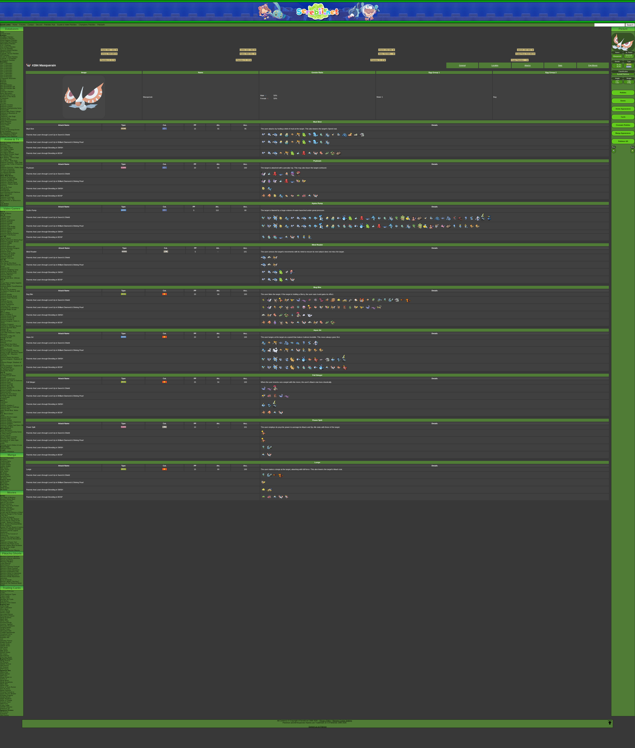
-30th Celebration (6, 607)
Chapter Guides (5, 465)
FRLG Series (4, 474)
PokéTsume (4, 205)
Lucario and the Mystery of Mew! (11, 512)
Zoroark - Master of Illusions (10, 522)
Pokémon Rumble (6, 349)
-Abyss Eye (4, 672)
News (2, 32)
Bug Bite (29, 294)
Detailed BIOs (5, 463)
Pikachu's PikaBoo (6, 561)
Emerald (3, 377)
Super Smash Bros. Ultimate (10, 278)
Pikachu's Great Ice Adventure (10, 573)
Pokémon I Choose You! (8, 542)
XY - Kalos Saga (5, 159)
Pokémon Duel (5, 306)
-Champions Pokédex (7, 60)
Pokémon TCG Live (7, 258)
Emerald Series (5, 476)
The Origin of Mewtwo (7, 497)
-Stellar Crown (5, 629)
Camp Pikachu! (5, 563)
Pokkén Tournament (7, 304)
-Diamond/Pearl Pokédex (8, 42)
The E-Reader (5, 397)
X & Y (2, 281)
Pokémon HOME (6, 243)
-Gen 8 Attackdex (6, 75)
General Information (7, 458)
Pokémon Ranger (6, 389)
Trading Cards (12, 587)
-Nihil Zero (3, 675)
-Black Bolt (4, 619)
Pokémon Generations (7, 177)
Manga (12, 454)
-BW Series (4, 651)
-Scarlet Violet (5, 644)
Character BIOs (5, 461)
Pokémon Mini (5, 409)
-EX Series (3, 654)
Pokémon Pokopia (6, 222)
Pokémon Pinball (6, 420)
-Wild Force (4, 703)
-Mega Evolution (5, 617)
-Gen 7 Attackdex (6, 73)
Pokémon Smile (5, 251)
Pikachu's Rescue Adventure (10, 558)
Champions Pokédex (87, 25)
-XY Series (3, 649)
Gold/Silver (4, 402)
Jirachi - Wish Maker (7, 509)
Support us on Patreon (318, 727)
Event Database (5, 131)
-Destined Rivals (6, 622)
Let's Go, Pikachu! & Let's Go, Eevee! (10, 265)
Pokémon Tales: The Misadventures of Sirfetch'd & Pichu (10, 200)
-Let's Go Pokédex (6, 48)
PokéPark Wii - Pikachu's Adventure (9, 355)
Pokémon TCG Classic (8, 603)
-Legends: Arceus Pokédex (9, 53)
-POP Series (4, 669)
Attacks (528, 65)
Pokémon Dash (5, 382)
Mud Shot (30, 129)
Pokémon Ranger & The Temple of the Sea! (11, 514)
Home (15, 25)
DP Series (3, 478)
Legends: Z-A (4, 218)
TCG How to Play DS (7, 336)
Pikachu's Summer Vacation (9, 557)
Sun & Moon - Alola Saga (8, 161)
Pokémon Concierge (7, 197)
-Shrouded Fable (5, 631)
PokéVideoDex (5, 190)
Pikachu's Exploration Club (9, 571)
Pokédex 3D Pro (5, 331)
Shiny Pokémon (5, 174)
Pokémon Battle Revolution (9, 357)
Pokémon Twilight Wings (8, 179)
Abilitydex (3, 83)
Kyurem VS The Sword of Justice (11, 527)
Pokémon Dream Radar (8, 316)
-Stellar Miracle (5, 697)
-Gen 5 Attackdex (6, 70)
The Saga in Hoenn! (7, 152)
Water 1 (380, 97)
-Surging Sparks (5, 627)
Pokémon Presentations (8, 120)
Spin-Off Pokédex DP (7, 87)
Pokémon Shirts (5, 123)
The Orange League (7, 149)
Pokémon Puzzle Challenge (9, 407)
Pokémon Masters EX (7, 228)
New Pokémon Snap (7, 255)
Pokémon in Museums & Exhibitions (8, 114)
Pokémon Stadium (6, 423)
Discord (39, 25)
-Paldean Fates (5, 636)
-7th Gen (3, 103)
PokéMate (3, 399)
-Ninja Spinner (5, 674)
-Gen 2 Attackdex (6, 65)
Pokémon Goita (5, 448)
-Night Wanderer (5, 699)
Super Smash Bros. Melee (9, 410)
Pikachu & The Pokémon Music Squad (11, 584)
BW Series (3, 483)
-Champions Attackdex (8, 78)
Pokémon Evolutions (7, 181)
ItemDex (3, 80)
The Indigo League (6, 147)
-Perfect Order (5, 612)
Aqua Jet (29, 337)
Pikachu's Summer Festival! (10, 566)
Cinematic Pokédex (7, 92)
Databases (12, 28)
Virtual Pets (4, 442)
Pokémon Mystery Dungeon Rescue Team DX (9, 249)
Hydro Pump (31, 210)
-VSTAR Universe (6, 707)
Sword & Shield (5, 238)
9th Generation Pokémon (8, 133)
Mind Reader (31, 252)
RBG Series (4, 468)
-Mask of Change (6, 700)
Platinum (3, 342)
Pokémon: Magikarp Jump (9, 270)
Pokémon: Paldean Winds (9, 184)
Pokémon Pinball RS (7, 387)
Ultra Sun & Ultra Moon (8, 263)
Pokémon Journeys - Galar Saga (11, 162)
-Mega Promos (5, 660)
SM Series (3, 489)
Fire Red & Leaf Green (8, 375)
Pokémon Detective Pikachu (10, 550)
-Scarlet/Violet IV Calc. (8, 95)
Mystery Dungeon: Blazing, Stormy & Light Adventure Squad (11, 351)
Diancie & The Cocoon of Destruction (9, 534)
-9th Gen (3, 100)
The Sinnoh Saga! (6, 156)
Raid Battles (4, 601)
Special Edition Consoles (8, 437)
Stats (560, 65)
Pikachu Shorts (11, 553)
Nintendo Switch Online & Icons (11, 445)
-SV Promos (4, 662)
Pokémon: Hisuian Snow (8, 182)
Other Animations (6, 194)
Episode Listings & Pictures (9, 142)
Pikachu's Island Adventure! (9, 570)
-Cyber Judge (4, 705)
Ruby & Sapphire (6, 374)
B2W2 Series (4, 484)
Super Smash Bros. (7, 427)
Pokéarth (101, 25)
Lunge (28, 469)
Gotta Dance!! (5, 565)
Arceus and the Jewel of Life (10, 520)
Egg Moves (592, 65)
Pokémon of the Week (8, 96)
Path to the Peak (6, 187)
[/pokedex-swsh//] (317, 57)
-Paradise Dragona (6, 695)
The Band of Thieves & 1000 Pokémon (10, 292)
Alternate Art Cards (6, 599)
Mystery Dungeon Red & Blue (10, 390)
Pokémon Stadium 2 (7, 405)
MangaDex (4, 460)
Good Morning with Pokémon (10, 192)
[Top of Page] (610, 723)
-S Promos (3, 713)
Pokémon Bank (5, 284)
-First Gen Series (6, 657)
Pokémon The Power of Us (9, 544)
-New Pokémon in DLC (8, 135)
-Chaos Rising (5, 611)
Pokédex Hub (49, 25)
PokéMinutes (4, 189)
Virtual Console (5, 435)
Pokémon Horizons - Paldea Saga (11, 167)
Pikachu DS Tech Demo (8, 394)
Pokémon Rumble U (7, 319)
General (462, 65)
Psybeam (30, 168)
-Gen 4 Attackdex (6, 68)
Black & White (5, 313)
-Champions (4, 98)
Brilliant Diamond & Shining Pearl (11, 240)
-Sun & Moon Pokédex (8, 47)
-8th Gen (3, 101)
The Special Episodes (7, 171)
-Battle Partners (5, 690)
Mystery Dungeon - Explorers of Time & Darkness (11, 366)
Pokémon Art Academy (8, 289)
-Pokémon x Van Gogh (8, 116)
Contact (31, 25)
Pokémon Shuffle (6, 294)
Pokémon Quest (5, 276)
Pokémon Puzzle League (8, 417)
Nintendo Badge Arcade (8, 309)
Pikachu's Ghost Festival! (9, 568)
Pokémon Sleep (5, 232)
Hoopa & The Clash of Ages (10, 537)
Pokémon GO (4, 225)
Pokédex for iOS (5, 337)
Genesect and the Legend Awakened (9, 531)
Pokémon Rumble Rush (8, 271)
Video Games (11, 208)
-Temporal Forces (6, 634)
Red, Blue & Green (6, 414)
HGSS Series (4, 481)
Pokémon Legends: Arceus (9, 241)
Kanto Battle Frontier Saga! (9, 154)
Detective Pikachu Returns (9, 233)
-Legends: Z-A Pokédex (8, 58)
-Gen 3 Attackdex (6, 67)
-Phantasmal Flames (7, 616)
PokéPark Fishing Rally (8, 395)
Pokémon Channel (6, 384)
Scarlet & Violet (5, 217)
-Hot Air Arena (5, 689)
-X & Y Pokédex (5, 45)
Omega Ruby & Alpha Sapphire (10, 283)
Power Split (30, 427)
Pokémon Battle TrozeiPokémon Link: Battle (11, 287)
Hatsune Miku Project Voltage (10, 111)
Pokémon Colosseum (7, 379)
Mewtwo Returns (6, 504)
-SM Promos (4, 665)
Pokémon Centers (6, 106)
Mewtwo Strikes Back (7, 499)
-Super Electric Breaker (8, 694)
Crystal (2, 404)
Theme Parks (4, 125)
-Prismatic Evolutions (7, 626)
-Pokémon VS (5, 708)
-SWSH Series (5, 646)
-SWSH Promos (5, 664)
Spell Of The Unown (7, 502)
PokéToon (3, 186)
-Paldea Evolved (5, 642)
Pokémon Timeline (6, 105)
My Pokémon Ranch (7, 369)
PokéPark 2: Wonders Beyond (10, 326)
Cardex (2, 90)
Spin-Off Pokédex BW (7, 88)
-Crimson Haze (5, 702)
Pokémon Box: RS (6, 385)
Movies (11, 492)
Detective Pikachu (6, 275)
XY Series (3, 486)
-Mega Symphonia (6, 682)
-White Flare (4, 621)
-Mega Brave (4, 680)
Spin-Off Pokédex (6, 85)
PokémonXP (4, 110)
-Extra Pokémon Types (8, 594)
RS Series (3, 473)
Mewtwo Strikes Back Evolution (11, 545)
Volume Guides (5, 466)
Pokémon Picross (6, 301)
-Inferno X (3, 679)
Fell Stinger (30, 382)
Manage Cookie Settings (342, 721)
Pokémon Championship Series (11, 108)
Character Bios (5, 146)
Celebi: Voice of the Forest (9, 506)
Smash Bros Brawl (6, 371)
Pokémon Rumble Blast (8, 327)
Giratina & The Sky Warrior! (9, 519)
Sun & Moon (4, 261)
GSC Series (4, 471)
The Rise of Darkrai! (7, 517)
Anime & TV (11, 139)
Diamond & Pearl (6, 341)
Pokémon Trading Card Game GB (11, 425)
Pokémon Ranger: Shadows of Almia (10, 363)
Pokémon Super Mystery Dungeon (8, 298)
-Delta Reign (4, 606)
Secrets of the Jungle (7, 547)
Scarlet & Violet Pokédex (67, 25)
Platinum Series (5, 479)
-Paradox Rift (4, 637)
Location (494, 65)
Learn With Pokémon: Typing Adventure (10, 333)
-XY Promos (4, 667)
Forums (22, 25)
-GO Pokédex (4, 55)
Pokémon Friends (6, 223)
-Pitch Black (4, 609)
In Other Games (5, 433)
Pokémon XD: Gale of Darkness (11, 380)
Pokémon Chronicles (7, 169)
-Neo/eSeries (4, 655)
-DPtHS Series (5, 652)
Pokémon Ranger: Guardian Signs (9, 346)
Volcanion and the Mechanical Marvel (10, 539)
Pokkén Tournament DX (8, 273)
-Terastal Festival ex (7, 692)
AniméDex (3, 144)
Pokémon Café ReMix (7, 227)
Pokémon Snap (5, 419)
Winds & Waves (5, 213)
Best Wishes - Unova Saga (9, 157)
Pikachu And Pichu (6, 560)
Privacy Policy (325, 721)
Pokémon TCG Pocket (8, 235)
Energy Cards (5, 598)
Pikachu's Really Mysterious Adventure (10, 577)
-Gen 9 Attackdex (6, 77)
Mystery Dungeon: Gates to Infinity (9, 322)
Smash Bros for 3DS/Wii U (9, 308)
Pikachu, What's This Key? (9, 581)
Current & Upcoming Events (10, 130)
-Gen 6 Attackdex (6, 72)
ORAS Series (4, 488)
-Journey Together (6, 624)
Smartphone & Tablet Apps (9, 440)
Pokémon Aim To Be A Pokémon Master (11, 165)
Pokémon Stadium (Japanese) (10, 422)
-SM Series (4, 647)
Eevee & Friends (6, 580)
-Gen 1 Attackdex (6, 63)
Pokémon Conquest (7, 324)
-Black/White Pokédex (7, 44)
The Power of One (6, 501)
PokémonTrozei (5, 392)
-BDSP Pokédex (5, 52)
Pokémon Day (5, 118)
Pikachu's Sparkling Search (9, 575)
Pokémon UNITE (6, 230)
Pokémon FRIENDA (7, 452)
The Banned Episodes (7, 172)
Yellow (2, 415)
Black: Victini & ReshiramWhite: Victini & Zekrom (11, 524)
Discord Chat (4, 128)
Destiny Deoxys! (6, 511)
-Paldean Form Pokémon (8, 136)
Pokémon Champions (7, 220)
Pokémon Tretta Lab (7, 318)
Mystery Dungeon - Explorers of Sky (11, 360)
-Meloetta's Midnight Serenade (10, 529)
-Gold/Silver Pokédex (7, 39)
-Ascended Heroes (6, 614)
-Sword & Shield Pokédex (9, 50)
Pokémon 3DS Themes (8, 438)
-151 (1, 639)
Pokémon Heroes (6, 507)
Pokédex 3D (4, 329)
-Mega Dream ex (6, 677)
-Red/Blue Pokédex (6, 37)
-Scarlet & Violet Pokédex (9, 57)
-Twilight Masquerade (7, 632)
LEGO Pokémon (5, 121)
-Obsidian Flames (6, 641)
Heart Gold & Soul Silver (8, 344)
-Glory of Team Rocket (8, 687)
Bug (494, 97)
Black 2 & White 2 (6, 314)
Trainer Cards (5, 596)
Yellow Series (4, 469)
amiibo (2, 443)
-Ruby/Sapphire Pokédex (8, 40)
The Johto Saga (5, 151)
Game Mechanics (6, 93)
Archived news (5, 34)
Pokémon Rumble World (8, 296)
